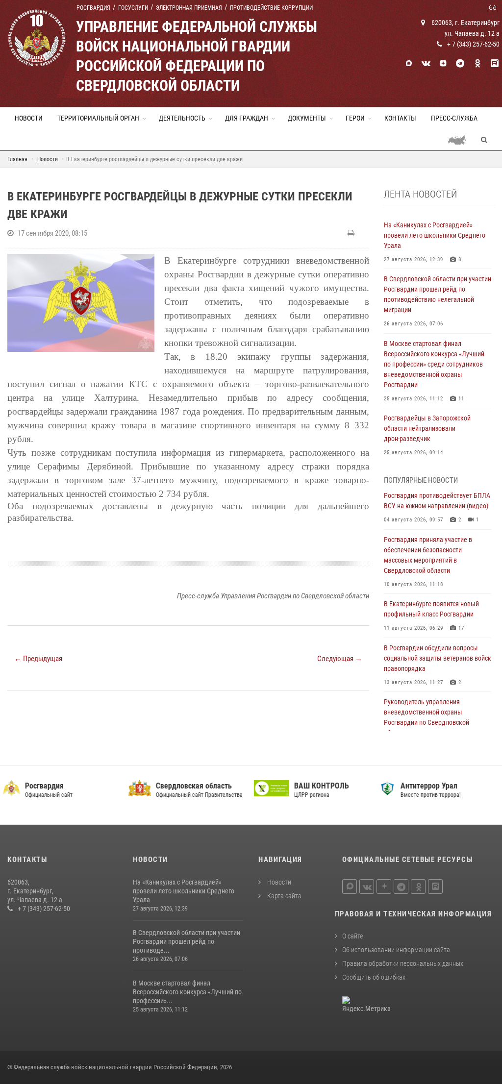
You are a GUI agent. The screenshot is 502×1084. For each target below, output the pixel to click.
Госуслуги (133, 7)
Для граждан (246, 118)
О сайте (352, 936)
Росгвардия (93, 7)
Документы (307, 118)
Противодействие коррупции (271, 7)
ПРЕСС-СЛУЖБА (454, 118)
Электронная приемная (189, 7)
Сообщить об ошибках (373, 977)
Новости (29, 118)
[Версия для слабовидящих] (494, 7)
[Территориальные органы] (461, 139)
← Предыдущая (38, 658)
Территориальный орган (98, 118)
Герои (355, 118)
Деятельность (182, 118)
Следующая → (339, 658)
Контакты (400, 118)
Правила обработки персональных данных (402, 963)
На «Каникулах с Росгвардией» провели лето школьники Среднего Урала (183, 891)
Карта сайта (283, 896)
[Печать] (352, 233)
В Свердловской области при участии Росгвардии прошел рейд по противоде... (186, 941)
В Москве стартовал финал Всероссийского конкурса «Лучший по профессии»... (187, 992)
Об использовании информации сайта (396, 950)
